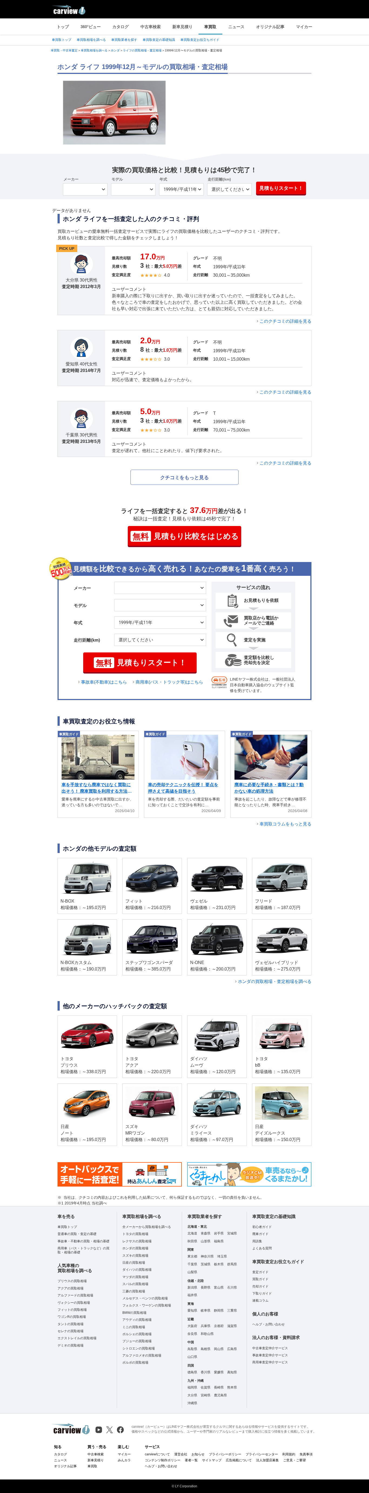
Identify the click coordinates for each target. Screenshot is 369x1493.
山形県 (205, 1241)
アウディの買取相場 (137, 1320)
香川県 (205, 1372)
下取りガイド (262, 1293)
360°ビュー (90, 26)
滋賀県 (232, 1326)
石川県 (232, 1287)
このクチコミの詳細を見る (285, 321)
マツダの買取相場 (135, 1277)
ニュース (236, 26)
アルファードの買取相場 (75, 1295)
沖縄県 (192, 1403)
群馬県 (232, 1264)
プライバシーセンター (262, 1454)
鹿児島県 (220, 1395)
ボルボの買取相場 (135, 1362)
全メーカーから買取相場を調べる (146, 1227)
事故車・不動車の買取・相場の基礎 (83, 1241)
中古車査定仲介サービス (270, 1348)
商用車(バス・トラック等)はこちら (169, 682)
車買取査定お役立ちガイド (199, 40)
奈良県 (192, 1334)
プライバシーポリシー (225, 1454)
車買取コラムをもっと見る (285, 824)
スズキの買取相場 (135, 1255)
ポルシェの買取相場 (137, 1334)
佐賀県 (205, 1387)
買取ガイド (260, 1279)
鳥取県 (192, 1349)
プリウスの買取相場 (72, 1281)
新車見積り (182, 26)
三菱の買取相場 (133, 1291)
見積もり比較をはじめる (186, 536)
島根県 (205, 1349)
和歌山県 (207, 1334)
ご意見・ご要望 (294, 1460)
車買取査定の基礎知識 (159, 40)
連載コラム (260, 1300)
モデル (117, 179)
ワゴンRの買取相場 (72, 1317)
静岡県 (219, 1310)
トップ (63, 26)
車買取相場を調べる (91, 40)
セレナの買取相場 (70, 1331)
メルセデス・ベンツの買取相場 (145, 1298)
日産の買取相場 (133, 1263)
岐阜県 (205, 1310)
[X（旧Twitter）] (109, 1429)
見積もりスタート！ (281, 188)
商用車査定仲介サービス (270, 1362)
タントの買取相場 (70, 1324)
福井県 (192, 1295)
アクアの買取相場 (70, 1288)
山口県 (192, 1357)
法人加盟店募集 (267, 1460)
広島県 (232, 1349)
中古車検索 (150, 26)
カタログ (120, 26)
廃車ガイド (260, 1234)
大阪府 (192, 1326)
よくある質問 (262, 1248)
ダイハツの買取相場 (137, 1270)
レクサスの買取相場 (137, 1241)
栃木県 (219, 1264)
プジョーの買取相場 (137, 1341)
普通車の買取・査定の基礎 (77, 1234)
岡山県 (219, 1349)
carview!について (157, 1454)
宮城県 (232, 1233)
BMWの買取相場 (134, 1313)
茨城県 (205, 1264)
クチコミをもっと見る (184, 477)
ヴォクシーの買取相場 (74, 1303)
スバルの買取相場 (135, 1284)
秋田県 (192, 1241)
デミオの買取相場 (70, 1345)
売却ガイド (260, 1286)
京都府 (219, 1326)
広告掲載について (239, 1460)
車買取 (210, 26)
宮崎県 (205, 1395)
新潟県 (192, 1287)
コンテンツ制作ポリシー (162, 1460)
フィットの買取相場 (72, 1310)
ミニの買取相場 (133, 1327)
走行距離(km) (219, 179)
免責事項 (306, 1454)
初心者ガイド (262, 1227)
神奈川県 (207, 1256)
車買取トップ (61, 40)
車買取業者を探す (124, 40)
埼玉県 (222, 1256)
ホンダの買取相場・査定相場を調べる (274, 981)
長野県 (205, 1287)
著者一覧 (191, 1460)
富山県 (219, 1287)
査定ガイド (260, 1272)
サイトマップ (212, 1460)
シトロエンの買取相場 (138, 1348)
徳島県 (192, 1372)
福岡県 (192, 1387)
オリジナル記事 (270, 26)
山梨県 (192, 1272)
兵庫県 (205, 1326)
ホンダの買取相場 (135, 1248)
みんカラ (124, 1460)
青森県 (205, 1233)
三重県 (232, 1310)
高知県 (232, 1372)
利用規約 (288, 1454)
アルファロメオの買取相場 (141, 1355)
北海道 (192, 1233)
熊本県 (232, 1387)
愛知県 (192, 1310)
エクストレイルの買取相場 (77, 1338)
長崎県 (219, 1387)
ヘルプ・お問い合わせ (268, 1324)
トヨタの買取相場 (135, 1234)
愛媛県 (219, 1372)
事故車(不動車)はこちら (104, 682)
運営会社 (180, 1454)
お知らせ (198, 1454)
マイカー (304, 26)
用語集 (257, 1241)
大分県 (192, 1395)
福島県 (219, 1241)
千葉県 (192, 1264)
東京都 (192, 1256)
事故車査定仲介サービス (270, 1355)
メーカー (71, 179)
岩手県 (219, 1233)
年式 (163, 179)
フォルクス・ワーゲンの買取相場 (146, 1305)
